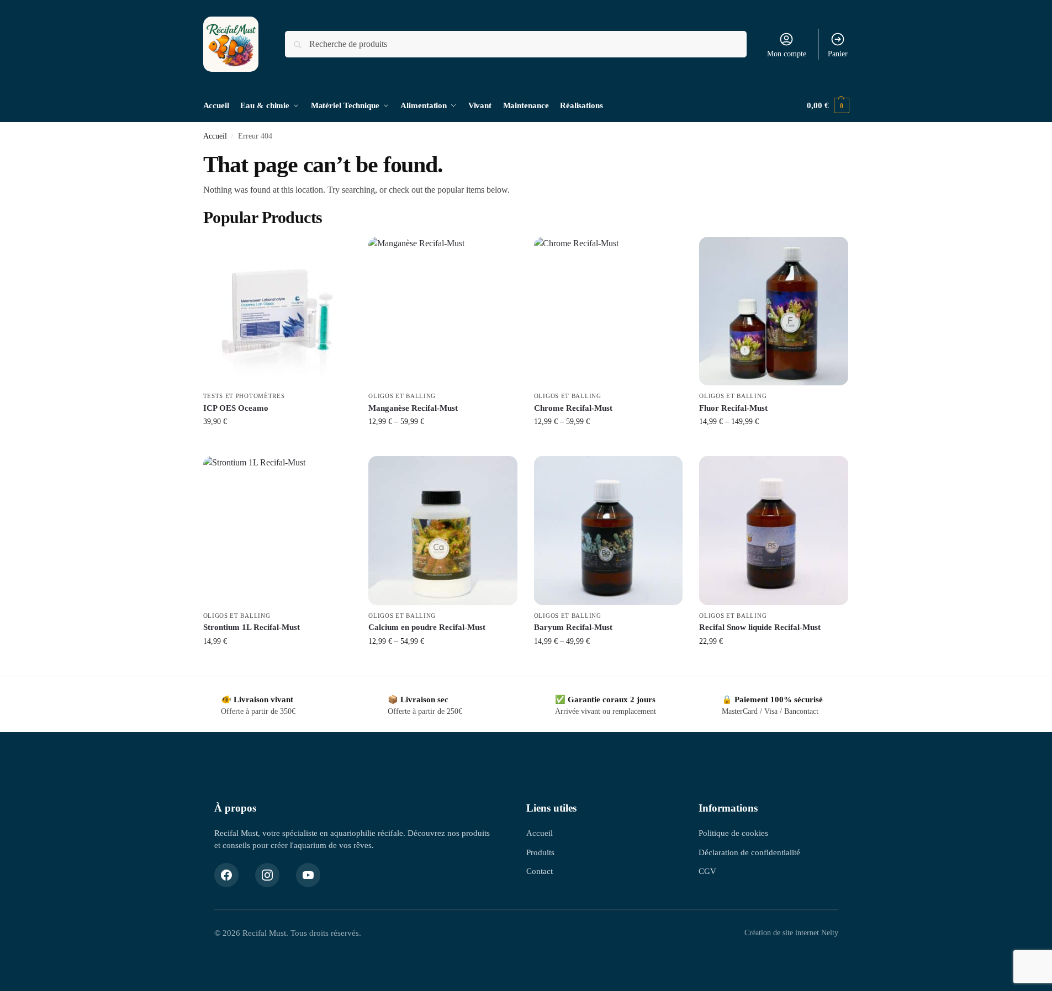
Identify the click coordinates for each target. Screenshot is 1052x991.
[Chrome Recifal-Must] (608, 311)
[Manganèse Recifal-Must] (442, 311)
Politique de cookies (733, 833)
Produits (540, 852)
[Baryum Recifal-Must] (608, 530)
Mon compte (786, 54)
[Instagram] (267, 875)
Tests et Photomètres (244, 396)
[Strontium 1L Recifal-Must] (277, 530)
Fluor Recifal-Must (733, 408)
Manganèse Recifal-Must (413, 408)
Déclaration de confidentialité (749, 852)
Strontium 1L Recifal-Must (251, 627)
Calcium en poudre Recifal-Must (426, 627)
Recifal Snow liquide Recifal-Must (760, 627)
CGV (707, 871)
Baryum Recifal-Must (573, 627)
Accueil (215, 136)
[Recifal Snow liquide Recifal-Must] (773, 530)
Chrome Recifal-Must (573, 408)
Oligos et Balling (402, 396)
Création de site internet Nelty (791, 933)
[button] (828, 105)
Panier (838, 54)
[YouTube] (308, 875)
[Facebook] (226, 875)
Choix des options (442, 445)
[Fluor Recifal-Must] (773, 311)
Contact (539, 871)
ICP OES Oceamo (235, 408)
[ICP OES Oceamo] (277, 311)
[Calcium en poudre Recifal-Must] (442, 530)
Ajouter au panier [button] (277, 445)
